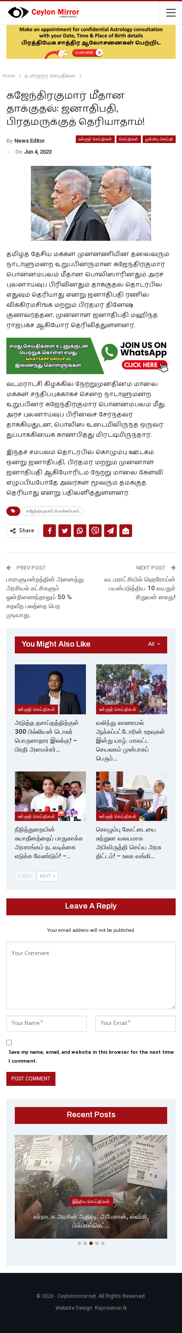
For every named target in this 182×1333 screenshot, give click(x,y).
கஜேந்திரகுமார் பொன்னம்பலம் (52, 511)
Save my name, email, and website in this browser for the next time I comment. (91, 1056)
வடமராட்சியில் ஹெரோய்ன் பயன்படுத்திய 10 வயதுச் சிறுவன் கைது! (140, 588)
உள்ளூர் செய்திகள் (95, 139)
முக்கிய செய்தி (159, 139)
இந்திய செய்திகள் (91, 1201)
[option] (91, 1188)
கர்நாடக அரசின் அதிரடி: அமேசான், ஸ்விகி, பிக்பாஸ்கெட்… (91, 1221)
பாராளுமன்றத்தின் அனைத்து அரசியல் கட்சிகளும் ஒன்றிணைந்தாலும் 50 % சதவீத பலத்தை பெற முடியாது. (45, 597)
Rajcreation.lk (111, 1308)
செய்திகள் (128, 139)
